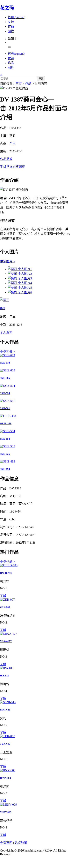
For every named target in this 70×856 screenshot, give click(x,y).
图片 (11, 31)
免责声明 (6, 842)
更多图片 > (7, 261)
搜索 (40, 78)
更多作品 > (7, 561)
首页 (16, 17)
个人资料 (6, 332)
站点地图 (21, 842)
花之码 (7, 7)
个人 (12, 143)
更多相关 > (7, 351)
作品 (11, 26)
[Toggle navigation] (9, 47)
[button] (35, 162)
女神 (11, 21)
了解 (3, 596)
